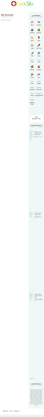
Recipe (32, 400)
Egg (32, 48)
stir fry (31, 403)
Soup (32, 95)
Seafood (32, 89)
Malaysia (41, 397)
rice (34, 400)
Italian (31, 397)
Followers (16, 411)
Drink (32, 40)
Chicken (32, 32)
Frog (39, 56)
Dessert (39, 32)
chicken (41, 391)
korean (37, 397)
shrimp (40, 400)
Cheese (39, 25)
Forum (11, 411)
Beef (32, 25)
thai (38, 403)
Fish (32, 56)
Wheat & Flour (32, 103)
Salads (39, 83)
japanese (34, 397)
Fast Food (39, 48)
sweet (36, 403)
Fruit (32, 62)
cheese (38, 391)
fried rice (36, 394)
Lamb (38, 62)
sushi (34, 403)
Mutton (32, 69)
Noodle (39, 69)
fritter (39, 394)
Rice (32, 83)
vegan (41, 403)
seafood (37, 400)
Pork (39, 77)
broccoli (35, 391)
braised (32, 391)
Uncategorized (39, 95)
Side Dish (39, 89)
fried (33, 394)
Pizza (32, 77)
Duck (38, 40)
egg (30, 394)
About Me (5, 411)
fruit (41, 394)
